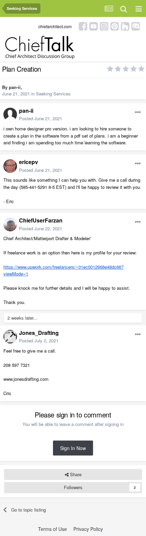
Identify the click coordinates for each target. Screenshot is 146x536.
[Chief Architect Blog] (135, 26)
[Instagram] (104, 26)
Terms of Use (52, 528)
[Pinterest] (114, 26)
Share (75, 474)
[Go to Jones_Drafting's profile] (10, 336)
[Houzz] (125, 26)
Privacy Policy (88, 528)
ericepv (28, 162)
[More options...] (138, 112)
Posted (40, 118)
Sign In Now (73, 448)
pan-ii (15, 87)
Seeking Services (53, 93)
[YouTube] (93, 26)
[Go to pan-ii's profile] (10, 114)
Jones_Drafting (39, 333)
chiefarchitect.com (55, 26)
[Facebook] (83, 26)
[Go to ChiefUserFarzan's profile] (10, 224)
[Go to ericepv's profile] (10, 166)
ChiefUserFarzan (40, 220)
